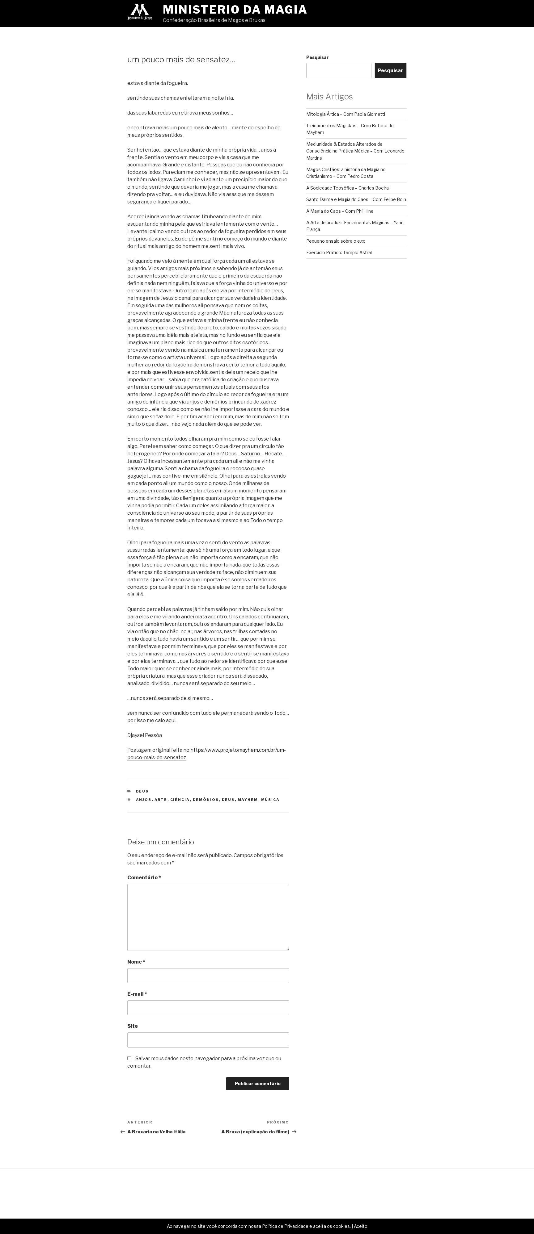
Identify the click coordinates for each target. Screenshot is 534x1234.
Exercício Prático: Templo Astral (339, 252)
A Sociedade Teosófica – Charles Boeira (347, 187)
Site (132, 1026)
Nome (136, 962)
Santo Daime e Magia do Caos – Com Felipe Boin (356, 199)
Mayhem (248, 799)
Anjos (144, 799)
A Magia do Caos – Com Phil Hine (340, 211)
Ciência (180, 799)
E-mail (137, 994)
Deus (142, 791)
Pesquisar (317, 57)
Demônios (206, 799)
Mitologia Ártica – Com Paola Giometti (345, 114)
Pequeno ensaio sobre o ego (336, 241)
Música (270, 799)
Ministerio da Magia (235, 9)
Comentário (144, 878)
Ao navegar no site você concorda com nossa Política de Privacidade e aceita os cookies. (259, 1226)
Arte (161, 799)
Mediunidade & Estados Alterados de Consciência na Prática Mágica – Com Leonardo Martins (355, 151)
